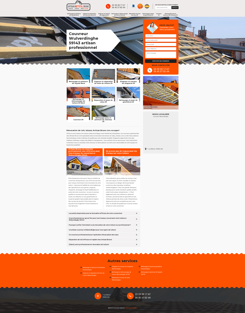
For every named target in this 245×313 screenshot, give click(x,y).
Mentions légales (131, 308)
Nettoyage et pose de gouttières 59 (148, 14)
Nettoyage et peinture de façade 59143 (151, 273)
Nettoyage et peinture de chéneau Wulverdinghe (94, 269)
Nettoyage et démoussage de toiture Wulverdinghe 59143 (121, 273)
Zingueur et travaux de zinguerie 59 (104, 14)
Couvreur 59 (159, 14)
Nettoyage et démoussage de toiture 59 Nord (119, 14)
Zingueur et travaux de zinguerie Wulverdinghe (122, 268)
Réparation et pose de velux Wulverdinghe (121, 279)
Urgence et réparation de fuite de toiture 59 (89, 14)
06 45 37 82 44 (118, 7)
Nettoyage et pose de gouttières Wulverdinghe (151, 268)
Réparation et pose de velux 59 (134, 14)
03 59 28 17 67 (118, 5)
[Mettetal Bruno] (78, 5)
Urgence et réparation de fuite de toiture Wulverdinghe (93, 274)
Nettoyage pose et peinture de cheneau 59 (170, 14)
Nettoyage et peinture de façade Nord (74, 14)
